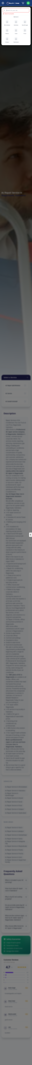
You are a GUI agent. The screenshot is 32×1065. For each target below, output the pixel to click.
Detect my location (9, 13)
